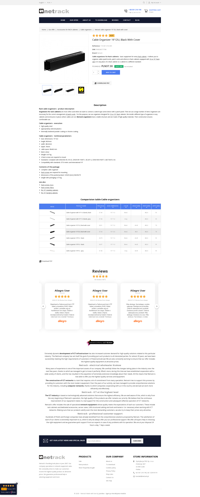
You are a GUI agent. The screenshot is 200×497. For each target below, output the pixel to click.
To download (101, 20)
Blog (137, 20)
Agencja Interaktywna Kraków (116, 493)
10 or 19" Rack (115, 114)
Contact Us (110, 477)
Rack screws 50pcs (47, 188)
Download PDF (101, 83)
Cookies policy (111, 468)
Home (63, 20)
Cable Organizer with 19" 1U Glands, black (78, 212)
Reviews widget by (5, 492)
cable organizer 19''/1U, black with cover (78, 225)
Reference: (96, 46)
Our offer (74, 20)
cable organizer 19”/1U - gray (75, 250)
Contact (127, 20)
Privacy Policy (110, 471)
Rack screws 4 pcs (47, 185)
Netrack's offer (50, 405)
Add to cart (111, 72)
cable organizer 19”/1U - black (75, 238)
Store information (145, 456)
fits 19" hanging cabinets (49, 193)
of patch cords (70, 114)
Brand (94, 53)
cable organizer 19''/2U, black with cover (78, 231)
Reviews (115, 20)
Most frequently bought (87, 468)
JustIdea (101, 493)
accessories (73, 407)
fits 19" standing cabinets (49, 190)
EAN (93, 49)
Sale (80, 461)
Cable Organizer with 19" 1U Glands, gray (78, 219)
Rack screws (45, 172)
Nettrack (58, 356)
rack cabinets (52, 407)
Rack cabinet (142, 57)
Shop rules (109, 474)
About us (87, 20)
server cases (83, 407)
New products (83, 464)
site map (109, 481)
